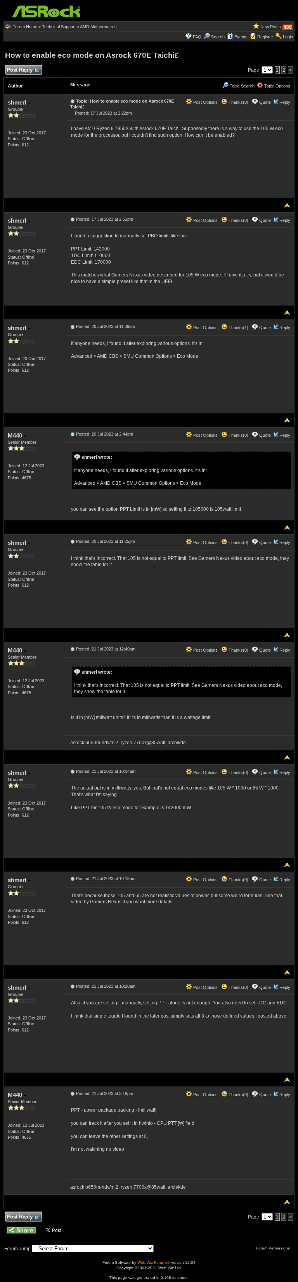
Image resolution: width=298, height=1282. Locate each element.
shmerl (18, 102)
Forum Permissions (273, 1248)
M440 (16, 435)
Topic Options (276, 86)
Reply (284, 102)
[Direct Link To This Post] (72, 101)
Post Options (205, 102)
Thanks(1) (237, 327)
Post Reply (19, 70)
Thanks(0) (237, 102)
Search (218, 36)
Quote (265, 102)
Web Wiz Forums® (153, 1262)
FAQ (197, 36)
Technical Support (59, 26)
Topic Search (242, 86)
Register (265, 36)
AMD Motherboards (98, 26)
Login (288, 36)
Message (80, 85)
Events (241, 36)
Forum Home (24, 26)
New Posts (270, 26)
